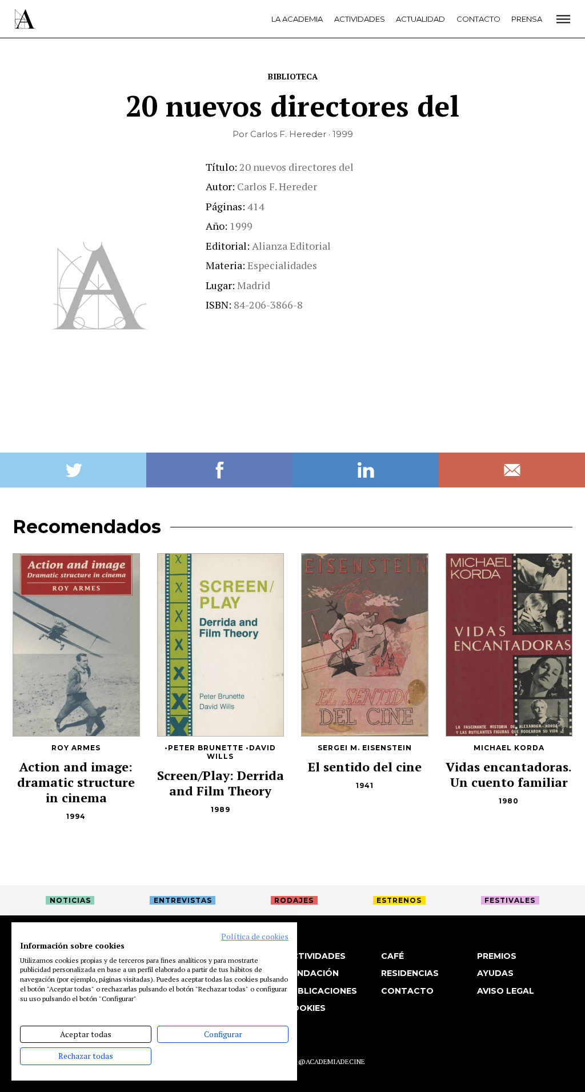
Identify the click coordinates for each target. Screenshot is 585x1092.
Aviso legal (505, 991)
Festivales (509, 900)
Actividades (359, 18)
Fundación (312, 973)
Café (392, 956)
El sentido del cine (365, 766)
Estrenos (399, 900)
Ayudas (495, 973)
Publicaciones (321, 991)
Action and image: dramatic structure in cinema (76, 782)
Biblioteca (293, 76)
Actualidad (420, 18)
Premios (496, 956)
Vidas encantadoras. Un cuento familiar (509, 774)
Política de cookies (255, 936)
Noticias (70, 900)
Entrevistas (183, 900)
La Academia (297, 18)
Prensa (526, 18)
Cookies (306, 1008)
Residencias (410, 973)
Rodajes (294, 900)
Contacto (478, 18)
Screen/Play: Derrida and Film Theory (220, 783)
